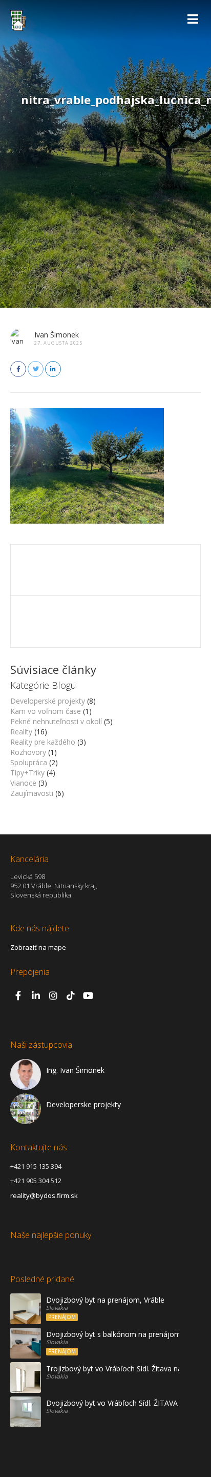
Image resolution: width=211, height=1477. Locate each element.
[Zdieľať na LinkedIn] (53, 369)
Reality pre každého (42, 742)
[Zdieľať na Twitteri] (36, 369)
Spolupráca (28, 762)
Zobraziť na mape (38, 947)
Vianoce (23, 783)
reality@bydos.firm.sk (44, 1195)
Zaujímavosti (31, 793)
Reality (21, 731)
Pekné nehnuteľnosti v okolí (56, 721)
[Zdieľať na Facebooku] (18, 369)
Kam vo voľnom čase (45, 711)
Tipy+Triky (27, 772)
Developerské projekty (47, 701)
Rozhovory (28, 752)
